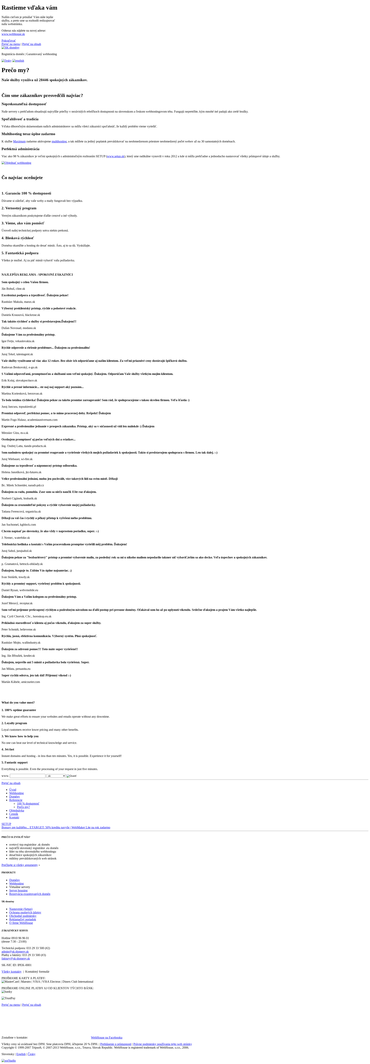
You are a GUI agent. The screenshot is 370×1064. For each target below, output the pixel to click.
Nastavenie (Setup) (20, 909)
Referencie (15, 800)
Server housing (18, 890)
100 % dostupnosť (28, 803)
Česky (31, 1054)
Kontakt (14, 817)
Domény (14, 796)
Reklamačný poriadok (22, 919)
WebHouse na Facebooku (106, 1037)
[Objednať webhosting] (16, 162)
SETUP (6, 824)
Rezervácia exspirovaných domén (29, 894)
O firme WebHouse (21, 922)
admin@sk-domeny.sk (15, 951)
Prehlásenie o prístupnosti (115, 1044)
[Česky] (7, 60)
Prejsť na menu (11, 44)
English (21, 1054)
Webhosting (16, 793)
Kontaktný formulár (37, 971)
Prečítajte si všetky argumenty (20, 865)
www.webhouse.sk (13, 34)
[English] (18, 60)
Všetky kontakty (12, 971)
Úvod (12, 789)
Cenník (13, 814)
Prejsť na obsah (31, 44)
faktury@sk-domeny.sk (16, 958)
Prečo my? (23, 807)
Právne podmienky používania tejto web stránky (162, 1044)
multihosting (59, 141)
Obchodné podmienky (22, 916)
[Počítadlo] (9, 1060)
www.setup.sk (115, 156)
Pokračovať (9, 40)
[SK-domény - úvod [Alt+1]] (10, 47)
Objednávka (16, 810)
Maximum (19, 141)
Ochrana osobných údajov (25, 912)
